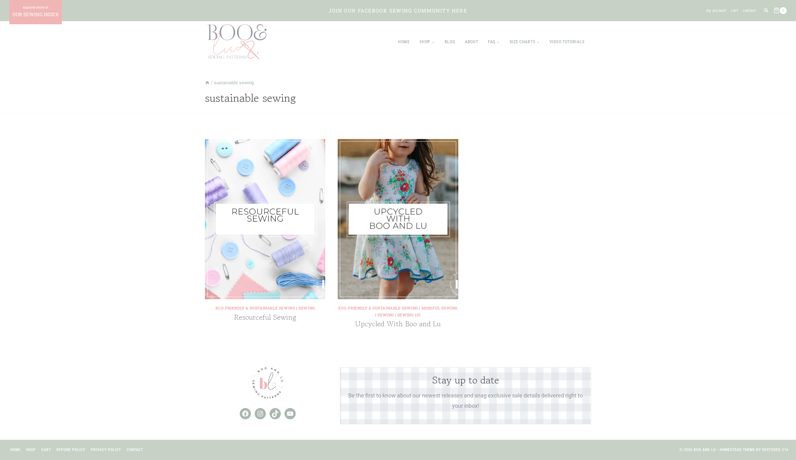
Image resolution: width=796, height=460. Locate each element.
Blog (450, 41)
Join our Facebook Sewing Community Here (398, 10)
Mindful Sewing (440, 307)
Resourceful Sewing (265, 317)
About (471, 41)
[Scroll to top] (780, 435)
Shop (31, 450)
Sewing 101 (409, 314)
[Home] (207, 83)
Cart (734, 10)
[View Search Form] (766, 10)
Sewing (306, 307)
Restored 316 (775, 450)
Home (404, 41)
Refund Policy (71, 450)
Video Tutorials (567, 41)
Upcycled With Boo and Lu (398, 323)
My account (716, 10)
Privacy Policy (106, 450)
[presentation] (265, 219)
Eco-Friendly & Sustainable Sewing (255, 307)
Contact (749, 10)
